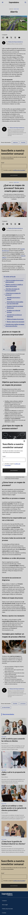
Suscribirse (14, 470)
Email (4, 456)
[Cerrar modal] (24, 441)
